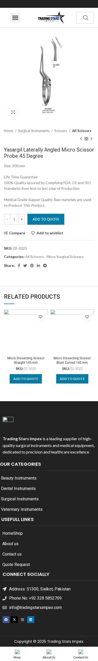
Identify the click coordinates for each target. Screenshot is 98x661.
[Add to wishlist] (40, 316)
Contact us (12, 554)
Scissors (61, 131)
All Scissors (81, 131)
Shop (18, 533)
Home (9, 131)
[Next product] (91, 138)
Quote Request (16, 564)
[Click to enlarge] (13, 112)
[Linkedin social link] (38, 265)
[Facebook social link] (19, 265)
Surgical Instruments (34, 131)
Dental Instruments (18, 488)
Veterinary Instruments (22, 509)
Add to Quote (46, 219)
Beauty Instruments (19, 478)
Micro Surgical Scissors (65, 256)
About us (10, 543)
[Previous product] (81, 138)
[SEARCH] (85, 18)
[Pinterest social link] (31, 265)
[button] (15, 18)
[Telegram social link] (45, 265)
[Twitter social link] (25, 265)
